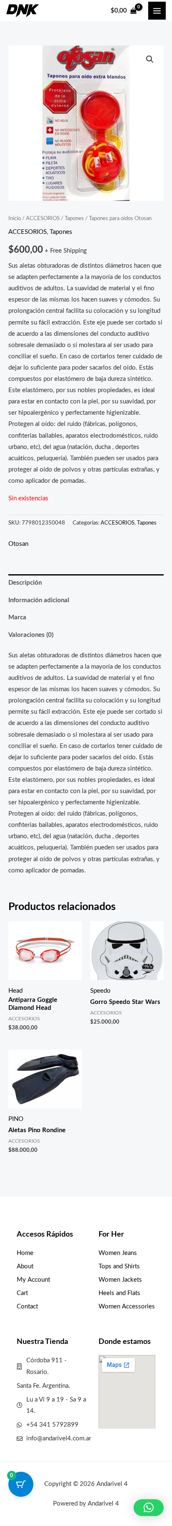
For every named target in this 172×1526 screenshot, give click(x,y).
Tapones (74, 218)
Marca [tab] (17, 617)
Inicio (14, 218)
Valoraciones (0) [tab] (30, 635)
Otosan (18, 544)
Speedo (100, 991)
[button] (149, 59)
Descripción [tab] (25, 583)
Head (15, 991)
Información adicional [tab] (38, 600)
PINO (15, 1119)
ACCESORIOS (43, 218)
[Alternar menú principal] (157, 10)
